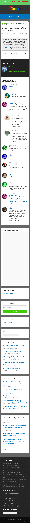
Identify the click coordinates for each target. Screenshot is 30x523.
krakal (10, 174)
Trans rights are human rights (11, 506)
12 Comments (6, 36)
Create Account (8, 322)
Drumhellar (12, 164)
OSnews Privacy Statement (10, 463)
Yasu (10, 183)
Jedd (10, 208)
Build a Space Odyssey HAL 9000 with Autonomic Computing (13, 357)
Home (4, 23)
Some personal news (8, 447)
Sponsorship (7, 496)
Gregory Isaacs (13, 103)
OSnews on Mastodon (10, 498)
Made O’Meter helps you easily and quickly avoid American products (14, 434)
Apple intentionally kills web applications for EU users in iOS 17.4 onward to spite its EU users (15, 427)
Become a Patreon (9, 293)
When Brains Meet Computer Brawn (12, 351)
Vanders (14, 116)
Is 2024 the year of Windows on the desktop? (15, 421)
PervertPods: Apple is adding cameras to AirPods (14, 394)
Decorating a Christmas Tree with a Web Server (13, 363)
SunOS (11, 86)
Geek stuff (9, 23)
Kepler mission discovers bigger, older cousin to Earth (15, 346)
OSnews (10, 519)
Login (5, 324)
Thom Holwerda (7, 33)
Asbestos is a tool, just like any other (12, 389)
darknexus (12, 147)
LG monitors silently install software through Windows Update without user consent (15, 407)
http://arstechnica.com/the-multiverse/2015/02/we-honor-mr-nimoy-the (18, 201)
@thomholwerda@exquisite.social (16, 71)
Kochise (14, 94)
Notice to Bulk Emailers (10, 501)
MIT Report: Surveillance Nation (11, 368)
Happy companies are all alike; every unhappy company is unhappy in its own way (15, 401)
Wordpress (17, 472)
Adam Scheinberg (22, 470)
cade (10, 155)
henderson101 (15, 132)
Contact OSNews (8, 503)
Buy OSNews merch (9, 296)
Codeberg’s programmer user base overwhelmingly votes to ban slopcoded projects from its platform (14, 383)
